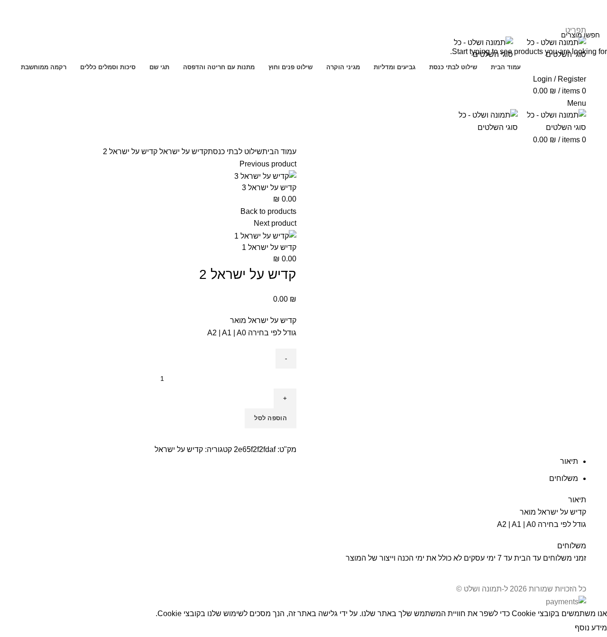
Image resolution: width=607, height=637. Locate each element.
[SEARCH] (13, 35)
